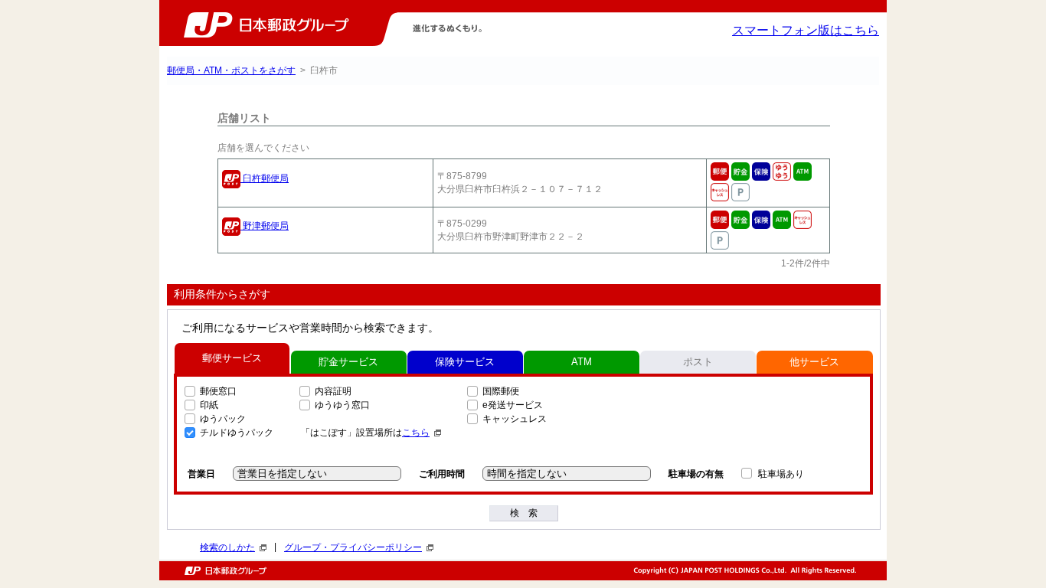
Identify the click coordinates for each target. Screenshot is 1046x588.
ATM (581, 362)
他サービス (814, 362)
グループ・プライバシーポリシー (353, 547)
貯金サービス (348, 362)
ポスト (698, 362)
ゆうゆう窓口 (342, 405)
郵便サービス (232, 358)
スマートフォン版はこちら (805, 30)
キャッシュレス (514, 418)
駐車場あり (781, 474)
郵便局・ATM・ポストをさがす (231, 70)
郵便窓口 (218, 391)
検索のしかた (227, 547)
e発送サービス (512, 405)
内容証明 (333, 391)
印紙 (209, 405)
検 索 (524, 513)
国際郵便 (500, 391)
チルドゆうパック (236, 432)
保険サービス (465, 362)
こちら (416, 432)
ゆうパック (223, 418)
